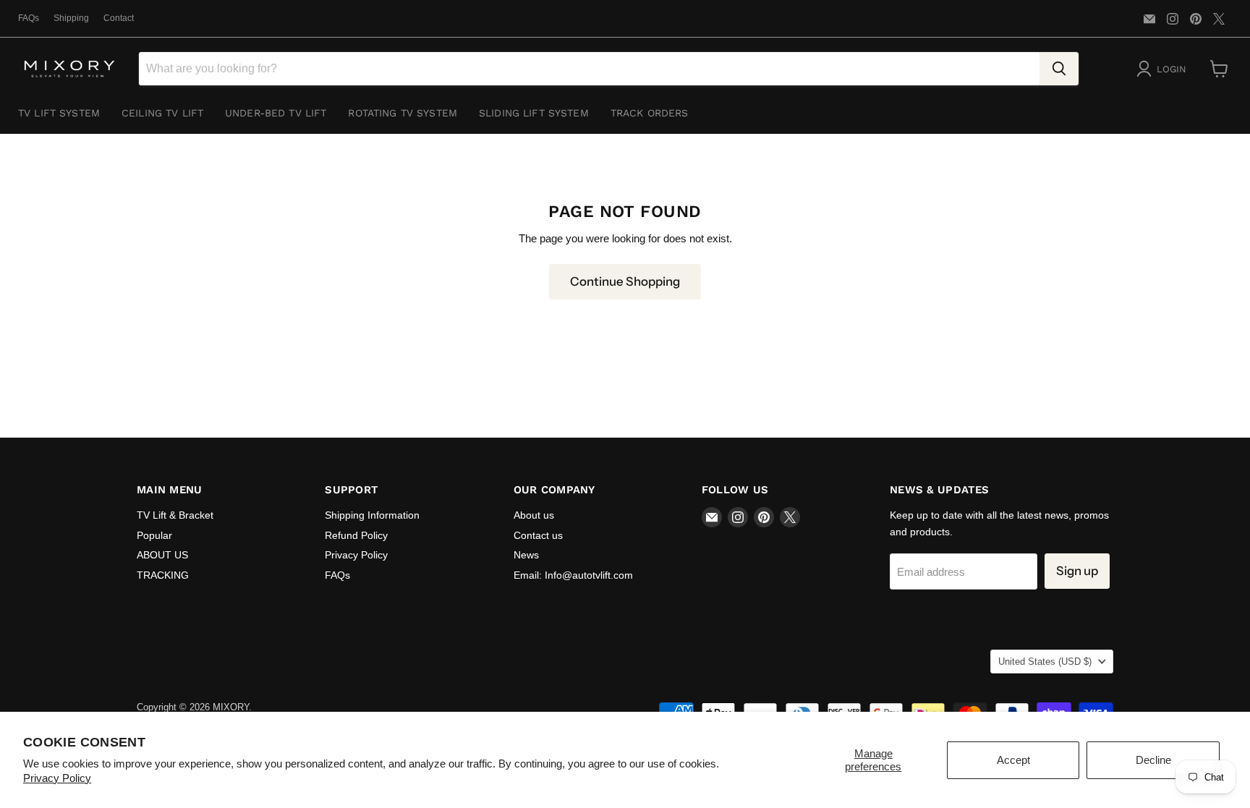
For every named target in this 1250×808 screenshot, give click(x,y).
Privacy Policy (57, 778)
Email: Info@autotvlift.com (573, 575)
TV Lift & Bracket (175, 515)
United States (1045, 661)
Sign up (1077, 571)
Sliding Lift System (534, 113)
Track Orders (650, 113)
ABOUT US (162, 555)
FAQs (28, 18)
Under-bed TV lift (275, 113)
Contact (118, 18)
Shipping (71, 18)
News (526, 555)
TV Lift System (59, 113)
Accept (1013, 760)
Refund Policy (356, 535)
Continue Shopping (625, 281)
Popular (154, 535)
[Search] (1059, 68)
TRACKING (163, 575)
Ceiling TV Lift (162, 113)
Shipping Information (372, 515)
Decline (1153, 760)
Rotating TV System (402, 113)
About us (534, 515)
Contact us (538, 535)
